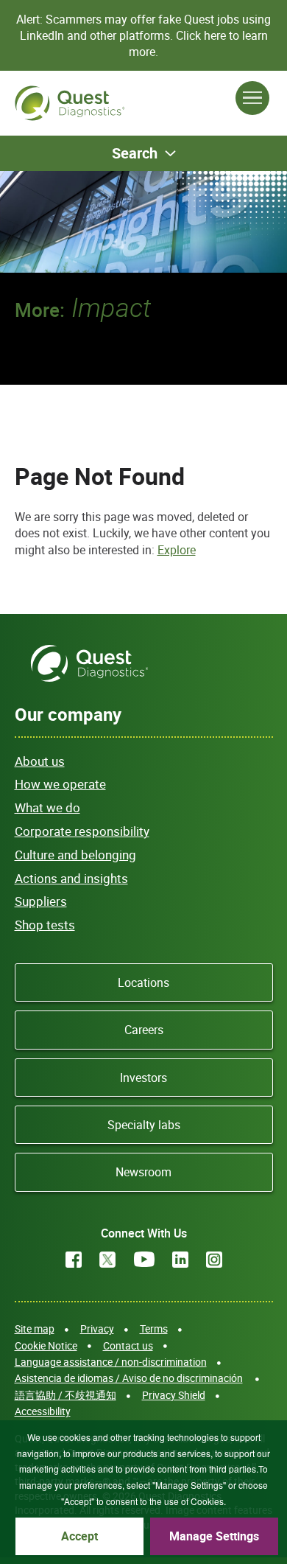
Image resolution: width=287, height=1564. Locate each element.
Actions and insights (71, 878)
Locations (143, 982)
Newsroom (143, 1172)
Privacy (97, 1329)
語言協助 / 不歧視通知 (65, 1395)
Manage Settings (214, 1536)
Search (134, 153)
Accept (79, 1536)
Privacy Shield (173, 1395)
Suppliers (41, 901)
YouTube (144, 1259)
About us (40, 761)
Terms (154, 1329)
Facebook (73, 1259)
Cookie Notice (46, 1345)
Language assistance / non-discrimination (111, 1362)
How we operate (60, 783)
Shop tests (45, 924)
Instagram (214, 1259)
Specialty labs (143, 1125)
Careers (143, 1030)
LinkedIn (180, 1259)
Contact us (128, 1345)
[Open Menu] (252, 98)
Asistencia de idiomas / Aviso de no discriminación (129, 1378)
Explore (176, 550)
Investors (143, 1077)
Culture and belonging (75, 854)
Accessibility (43, 1411)
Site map (34, 1329)
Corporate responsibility (82, 831)
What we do (47, 807)
